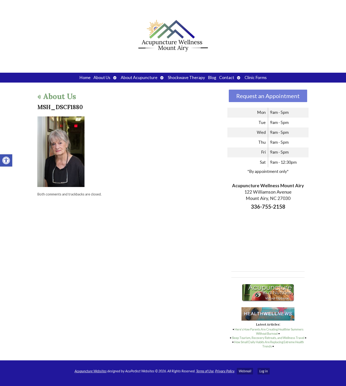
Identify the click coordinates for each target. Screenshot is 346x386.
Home (85, 77)
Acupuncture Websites (91, 371)
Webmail (245, 371)
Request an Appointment (268, 95)
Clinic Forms (256, 77)
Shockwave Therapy (186, 77)
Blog (212, 77)
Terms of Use (205, 371)
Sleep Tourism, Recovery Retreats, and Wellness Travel (268, 338)
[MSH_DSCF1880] (60, 185)
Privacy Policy (224, 371)
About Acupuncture (139, 77)
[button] (6, 160)
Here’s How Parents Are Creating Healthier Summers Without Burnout (269, 331)
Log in (263, 371)
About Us (101, 77)
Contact (226, 77)
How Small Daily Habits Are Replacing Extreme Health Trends (269, 344)
